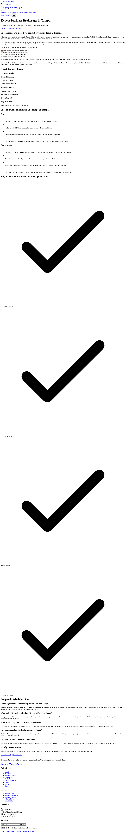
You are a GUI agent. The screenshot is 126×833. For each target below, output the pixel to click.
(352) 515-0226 (8, 4)
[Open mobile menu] (14, 15)
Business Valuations (11, 797)
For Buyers (15, 12)
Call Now (17, 28)
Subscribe (22, 824)
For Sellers (22, 12)
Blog (6, 786)
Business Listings (6, 12)
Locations (8, 784)
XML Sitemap (22, 831)
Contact (34, 12)
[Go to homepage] (17, 10)
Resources (28, 12)
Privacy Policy (5, 831)
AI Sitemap (30, 831)
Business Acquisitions (11, 795)
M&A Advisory (9, 799)
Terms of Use (14, 831)
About (7, 772)
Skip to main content (7, 1)
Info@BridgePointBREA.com (12, 7)
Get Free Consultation (7, 28)
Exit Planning (9, 801)
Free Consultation (6, 15)
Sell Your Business (10, 781)
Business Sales (9, 793)
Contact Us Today (6, 755)
